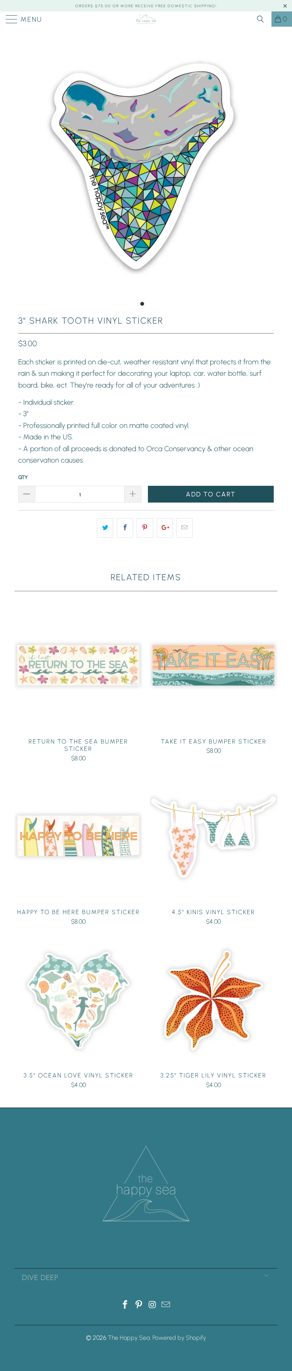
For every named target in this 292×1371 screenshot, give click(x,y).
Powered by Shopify (179, 1337)
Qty (23, 477)
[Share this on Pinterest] (144, 527)
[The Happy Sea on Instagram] (152, 1305)
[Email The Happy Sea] (166, 1305)
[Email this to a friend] (184, 527)
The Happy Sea (129, 1337)
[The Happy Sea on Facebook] (125, 1305)
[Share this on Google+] (165, 527)
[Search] (263, 19)
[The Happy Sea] (146, 19)
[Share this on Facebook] (125, 527)
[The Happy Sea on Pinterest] (138, 1305)
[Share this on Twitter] (105, 527)
